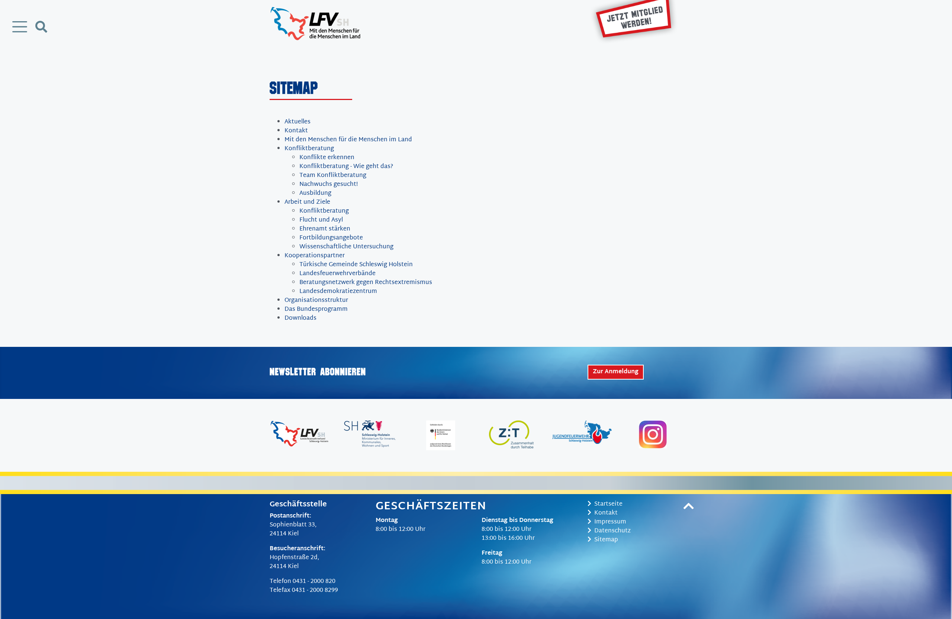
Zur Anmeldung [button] (616, 372)
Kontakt (606, 513)
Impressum (610, 522)
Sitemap (606, 540)
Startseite (608, 504)
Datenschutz (612, 531)
